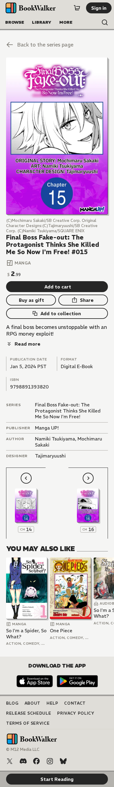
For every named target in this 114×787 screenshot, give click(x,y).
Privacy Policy (75, 713)
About (32, 703)
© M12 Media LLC (23, 749)
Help (52, 703)
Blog (12, 703)
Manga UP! (47, 428)
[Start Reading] (57, 136)
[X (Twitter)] (9, 761)
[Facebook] (36, 761)
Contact (75, 703)
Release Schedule (28, 713)
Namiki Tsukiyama (55, 439)
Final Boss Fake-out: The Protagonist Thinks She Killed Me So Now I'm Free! (68, 410)
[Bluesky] (63, 761)
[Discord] (23, 761)
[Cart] (77, 8)
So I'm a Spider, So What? (26, 634)
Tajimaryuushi (50, 456)
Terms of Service (28, 723)
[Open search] (105, 22)
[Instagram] (50, 761)
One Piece (61, 630)
